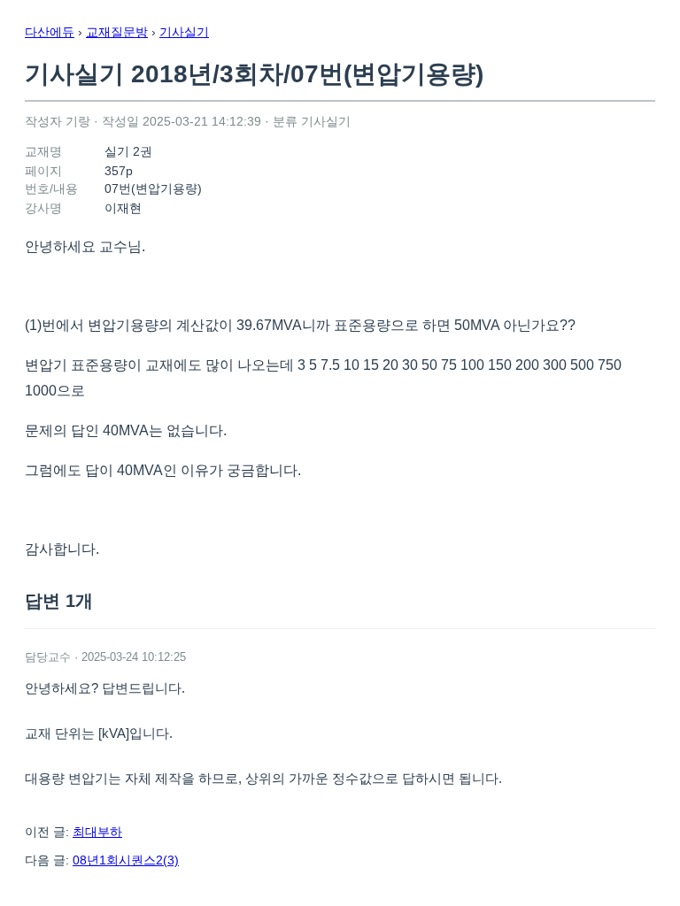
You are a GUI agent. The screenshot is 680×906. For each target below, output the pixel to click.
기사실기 (184, 32)
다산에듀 (49, 32)
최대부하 (97, 832)
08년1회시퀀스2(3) (126, 860)
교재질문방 (117, 32)
